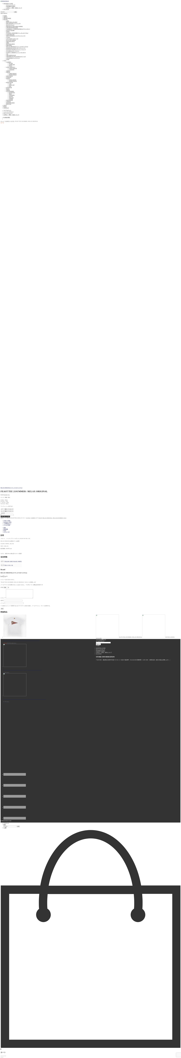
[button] (4, 13)
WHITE (20, 561)
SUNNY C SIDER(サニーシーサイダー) (16, 52)
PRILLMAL (9, 45)
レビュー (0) (6, 532)
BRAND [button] (5, 19)
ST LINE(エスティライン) (12, 51)
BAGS (7, 88)
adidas (7, 21)
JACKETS (8, 77)
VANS (7, 59)
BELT (10, 93)
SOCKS (11, 96)
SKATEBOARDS (10, 102)
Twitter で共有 (6, 520)
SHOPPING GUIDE (8, 3)
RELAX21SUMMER (58, 518)
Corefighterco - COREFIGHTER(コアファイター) (18, 29)
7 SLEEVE (11, 69)
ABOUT (5, 17)
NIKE (7, 42)
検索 (15, 11)
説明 (4, 527)
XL (12, 565)
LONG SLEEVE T (10, 67)
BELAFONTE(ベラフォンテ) (13, 23)
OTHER (11, 99)
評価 (2, 587)
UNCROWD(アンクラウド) (13, 58)
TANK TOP (12, 64)
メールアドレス (100, 641)
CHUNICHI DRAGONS (12, 27)
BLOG (5, 106)
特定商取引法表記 (10, 6)
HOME (5, 15)
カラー (2, 509)
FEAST (40, 518)
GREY (11, 561)
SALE (64, 518)
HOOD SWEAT (13, 74)
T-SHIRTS (8, 62)
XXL (5, 565)
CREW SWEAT (12, 73)
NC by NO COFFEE (11, 40)
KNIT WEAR (9, 76)
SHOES (8, 90)
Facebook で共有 (7, 522)
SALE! (5, 105)
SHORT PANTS (13, 81)
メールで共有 (6, 525)
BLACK (15, 561)
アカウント (6, 823)
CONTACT (6, 108)
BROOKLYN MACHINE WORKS (14, 26)
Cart (4, 827)
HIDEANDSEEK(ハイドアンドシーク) (15, 35)
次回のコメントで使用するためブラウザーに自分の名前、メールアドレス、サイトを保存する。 (26, 605)
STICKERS (11, 95)
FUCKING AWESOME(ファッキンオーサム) (17, 33)
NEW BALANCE (10, 41)
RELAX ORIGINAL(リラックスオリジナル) (17, 46)
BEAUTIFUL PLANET (11, 22)
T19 (7, 54)
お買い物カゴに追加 (5, 516)
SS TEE (11, 63)
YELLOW (6, 561)
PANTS (8, 78)
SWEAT (8, 72)
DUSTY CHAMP (10, 30)
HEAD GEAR (9, 82)
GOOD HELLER (10, 34)
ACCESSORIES (10, 91)
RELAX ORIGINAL (47, 518)
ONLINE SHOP (7, 18)
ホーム (2, 121)
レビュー (3, 597)
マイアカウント (7, 110)
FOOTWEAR (9, 100)
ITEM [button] (4, 60)
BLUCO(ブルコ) (10, 25)
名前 (2, 600)
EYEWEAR (9, 87)
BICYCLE (8, 104)
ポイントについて (10, 5)
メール (3, 603)
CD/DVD (8, 101)
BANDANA (12, 92)
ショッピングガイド (8, 111)
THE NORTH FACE (11, 55)
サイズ (2, 511)
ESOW (7, 31)
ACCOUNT (6, 9)
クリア (2, 513)
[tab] (91, 528)
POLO (10, 65)
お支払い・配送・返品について (14, 7)
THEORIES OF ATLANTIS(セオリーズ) (16, 56)
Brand (4, 530)
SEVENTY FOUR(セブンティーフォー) (16, 49)
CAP (10, 83)
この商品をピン (7, 523)
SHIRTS (8, 71)
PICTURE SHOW (10, 44)
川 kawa (8, 37)
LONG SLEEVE (13, 68)
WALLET (11, 97)
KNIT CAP (11, 85)
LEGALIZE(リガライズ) (12, 38)
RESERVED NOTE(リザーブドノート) (15, 48)
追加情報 (5, 529)
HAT (10, 86)
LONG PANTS (12, 79)
